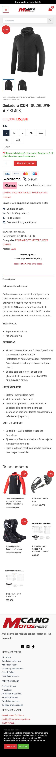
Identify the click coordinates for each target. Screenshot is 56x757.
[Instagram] (28, 646)
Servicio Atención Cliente (13, 715)
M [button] (14, 132)
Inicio (4, 97)
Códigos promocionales (12, 705)
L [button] (22, 132)
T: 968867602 (8, 723)
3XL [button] (7, 140)
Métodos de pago (10, 665)
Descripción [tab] (9, 279)
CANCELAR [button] (10, 746)
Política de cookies (10, 697)
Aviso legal (6, 690)
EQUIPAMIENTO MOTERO (15, 97)
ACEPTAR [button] (23, 746)
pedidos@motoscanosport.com (16, 719)
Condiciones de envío (11, 661)
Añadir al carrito (25, 163)
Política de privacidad (11, 694)
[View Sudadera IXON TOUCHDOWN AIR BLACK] (8, 85)
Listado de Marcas (10, 676)
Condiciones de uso (10, 701)
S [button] (6, 132)
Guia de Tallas (8, 672)
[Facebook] (23, 646)
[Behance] (33, 646)
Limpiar (6, 147)
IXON (13, 248)
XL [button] (31, 132)
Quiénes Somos (9, 686)
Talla (5, 126)
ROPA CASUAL (29, 97)
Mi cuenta (6, 657)
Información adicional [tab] (15, 286)
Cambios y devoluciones (12, 668)
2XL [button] (41, 132)
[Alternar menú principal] (6, 10)
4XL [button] (18, 140)
